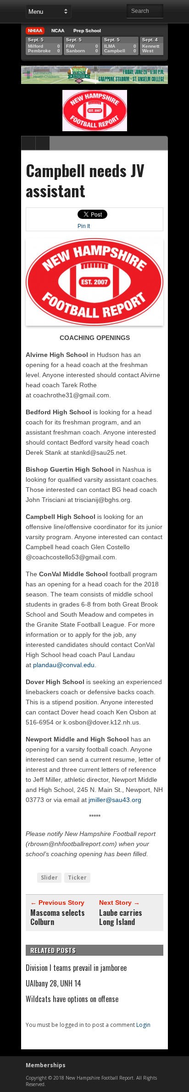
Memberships (46, 1065)
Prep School (87, 30)
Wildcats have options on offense (72, 998)
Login (143, 1025)
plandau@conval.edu (63, 665)
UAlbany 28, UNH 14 (53, 983)
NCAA (57, 30)
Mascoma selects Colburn (57, 917)
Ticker (77, 877)
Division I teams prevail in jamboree (76, 967)
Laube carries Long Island (120, 917)
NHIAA (35, 30)
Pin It (84, 226)
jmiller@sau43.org (115, 799)
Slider (49, 877)
